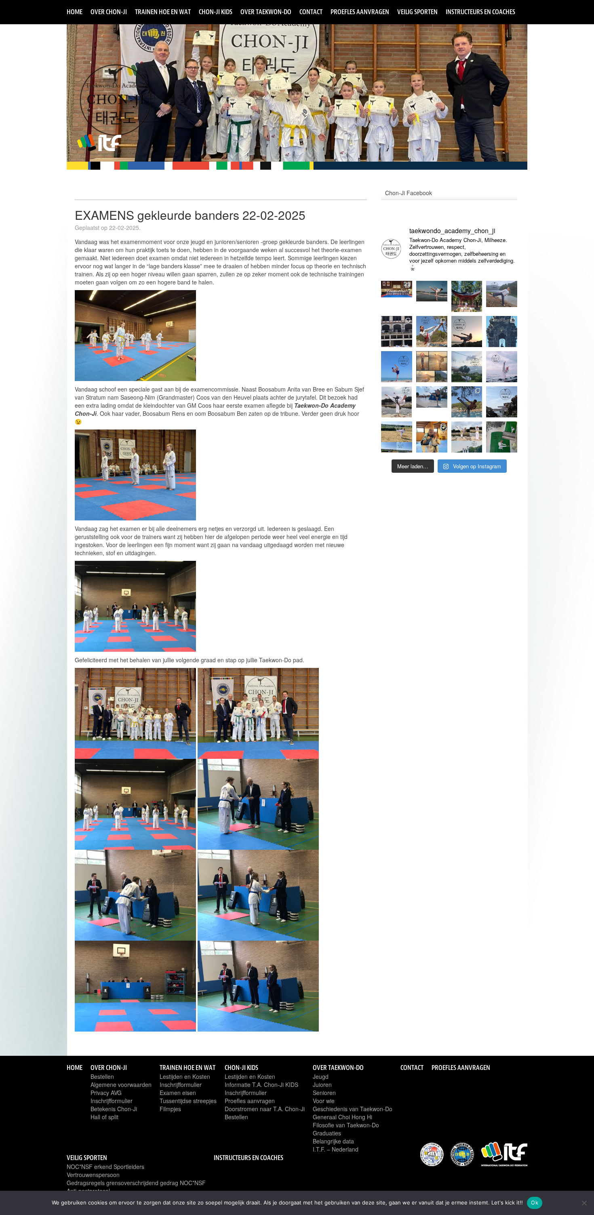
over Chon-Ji (109, 11)
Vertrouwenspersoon (93, 1175)
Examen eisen (178, 1093)
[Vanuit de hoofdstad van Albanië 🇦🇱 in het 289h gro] (466, 296)
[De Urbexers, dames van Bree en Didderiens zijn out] (396, 331)
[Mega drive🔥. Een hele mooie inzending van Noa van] (431, 331)
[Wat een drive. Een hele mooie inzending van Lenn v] (501, 437)
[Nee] (584, 1203)
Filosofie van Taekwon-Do (346, 1125)
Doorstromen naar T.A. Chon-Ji (265, 1109)
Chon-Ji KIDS (215, 11)
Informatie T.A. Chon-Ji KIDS (261, 1084)
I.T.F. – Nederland (335, 1149)
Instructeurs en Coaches (480, 11)
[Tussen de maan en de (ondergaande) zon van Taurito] (466, 331)
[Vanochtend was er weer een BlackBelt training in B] (396, 296)
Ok (534, 1202)
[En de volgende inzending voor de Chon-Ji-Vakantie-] (466, 437)
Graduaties (327, 1133)
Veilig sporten (417, 11)
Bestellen (102, 1076)
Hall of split (104, 1117)
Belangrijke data (333, 1141)
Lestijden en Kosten (185, 1076)
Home (74, 11)
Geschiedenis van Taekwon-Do (352, 1109)
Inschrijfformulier (112, 1101)
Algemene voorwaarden (121, 1084)
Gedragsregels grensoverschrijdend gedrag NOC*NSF (136, 1183)
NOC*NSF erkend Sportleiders (105, 1166)
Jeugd (321, 1076)
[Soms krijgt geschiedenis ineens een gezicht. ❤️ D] (431, 296)
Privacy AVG (106, 1093)
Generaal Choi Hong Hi (342, 1117)
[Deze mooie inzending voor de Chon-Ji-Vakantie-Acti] (501, 401)
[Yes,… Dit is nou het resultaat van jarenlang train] (501, 366)
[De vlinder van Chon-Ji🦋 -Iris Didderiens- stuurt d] (501, 296)
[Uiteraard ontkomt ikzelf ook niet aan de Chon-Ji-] (466, 401)
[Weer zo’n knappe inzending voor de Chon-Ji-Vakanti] (466, 366)
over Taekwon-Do (265, 11)
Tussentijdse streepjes (188, 1101)
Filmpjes (170, 1109)
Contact (310, 11)
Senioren (324, 1093)
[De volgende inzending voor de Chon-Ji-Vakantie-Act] (396, 401)
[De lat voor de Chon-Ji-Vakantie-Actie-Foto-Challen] (431, 366)
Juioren (322, 1084)
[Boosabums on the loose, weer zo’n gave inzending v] (501, 331)
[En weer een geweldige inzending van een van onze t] (396, 366)
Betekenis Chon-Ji (114, 1109)
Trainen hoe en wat (163, 11)
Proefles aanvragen (360, 11)
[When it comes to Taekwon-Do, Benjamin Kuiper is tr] (431, 437)
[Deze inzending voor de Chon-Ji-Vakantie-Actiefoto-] (431, 401)
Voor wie (324, 1101)
